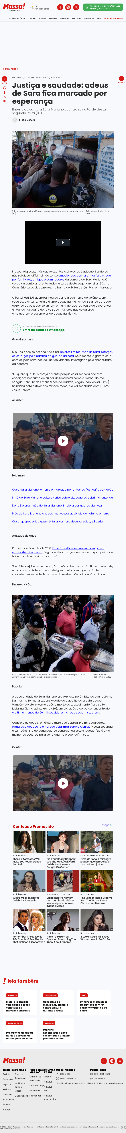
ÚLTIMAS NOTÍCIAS (16, 18)
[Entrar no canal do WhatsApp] (16, 328)
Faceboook (35, 1095)
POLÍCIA (31, 18)
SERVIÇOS (76, 18)
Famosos (8, 1079)
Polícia (14, 69)
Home (6, 69)
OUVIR (4, 83)
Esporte (7, 1084)
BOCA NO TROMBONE (113, 18)
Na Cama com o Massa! (20, 1087)
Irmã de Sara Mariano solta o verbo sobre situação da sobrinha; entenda (62, 497)
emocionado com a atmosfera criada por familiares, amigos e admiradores (61, 277)
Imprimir (121, 82)
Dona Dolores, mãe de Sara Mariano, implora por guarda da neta (57, 505)
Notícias (9, 1070)
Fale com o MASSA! (37, 1071)
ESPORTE (53, 18)
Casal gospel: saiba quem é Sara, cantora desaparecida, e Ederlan (58, 521)
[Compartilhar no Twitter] (4, 97)
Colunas (20, 1070)
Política (7, 1089)
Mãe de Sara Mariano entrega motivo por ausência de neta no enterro (60, 513)
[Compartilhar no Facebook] (4, 93)
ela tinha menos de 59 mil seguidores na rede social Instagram (55, 712)
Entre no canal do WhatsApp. (44, 330)
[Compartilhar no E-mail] (4, 101)
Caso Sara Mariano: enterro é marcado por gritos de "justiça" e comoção (62, 489)
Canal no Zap (37, 1085)
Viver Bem (8, 1099)
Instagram (35, 1090)
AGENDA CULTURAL (92, 18)
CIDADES (42, 18)
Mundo (6, 1104)
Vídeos (6, 1109)
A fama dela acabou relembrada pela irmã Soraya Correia (59, 725)
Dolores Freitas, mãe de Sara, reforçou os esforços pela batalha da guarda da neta (62, 354)
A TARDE (48, 1081)
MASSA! (47, 1076)
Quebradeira (21, 1095)
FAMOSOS (64, 18)
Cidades (7, 1094)
